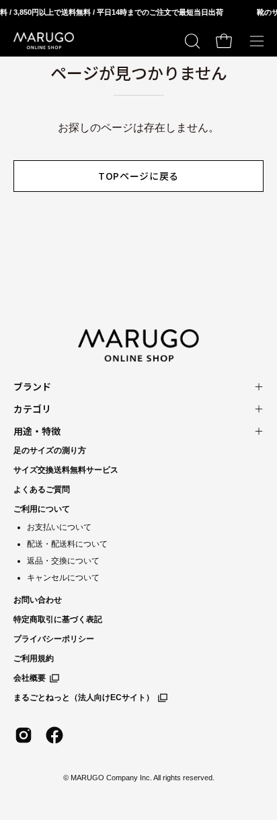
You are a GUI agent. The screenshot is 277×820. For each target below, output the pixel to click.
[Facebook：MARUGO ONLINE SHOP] (54, 735)
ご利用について (41, 509)
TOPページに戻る (138, 175)
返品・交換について (63, 561)
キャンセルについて (63, 577)
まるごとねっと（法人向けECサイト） (83, 697)
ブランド (32, 386)
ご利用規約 (33, 658)
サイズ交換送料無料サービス (65, 470)
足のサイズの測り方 (49, 450)
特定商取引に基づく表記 (57, 619)
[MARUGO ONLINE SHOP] (43, 41)
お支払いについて (59, 527)
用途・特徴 (37, 431)
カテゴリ (32, 408)
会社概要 (29, 678)
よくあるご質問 (41, 489)
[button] (191, 41)
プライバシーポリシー (53, 639)
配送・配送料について (67, 544)
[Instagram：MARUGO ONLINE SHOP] (23, 735)
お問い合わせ (37, 600)
